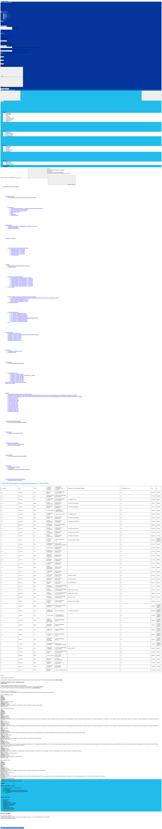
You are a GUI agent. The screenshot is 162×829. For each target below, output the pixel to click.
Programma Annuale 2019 (13, 401)
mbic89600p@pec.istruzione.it (16, 791)
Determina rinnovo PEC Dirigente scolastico (19, 209)
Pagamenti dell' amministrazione (12, 442)
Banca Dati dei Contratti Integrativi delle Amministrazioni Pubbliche (24, 317)
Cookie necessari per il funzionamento (8, 691)
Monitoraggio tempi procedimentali (15, 480)
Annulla (2, 88)
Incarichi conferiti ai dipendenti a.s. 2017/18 (19, 300)
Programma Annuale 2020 (13, 399)
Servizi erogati (9, 432)
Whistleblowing (6, 806)
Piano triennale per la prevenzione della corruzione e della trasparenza (22, 197)
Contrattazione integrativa (13, 312)
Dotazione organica (12, 266)
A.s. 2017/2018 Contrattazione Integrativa (19, 316)
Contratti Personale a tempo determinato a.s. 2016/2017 (22, 282)
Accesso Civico (11, 468)
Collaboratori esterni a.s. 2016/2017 (18, 251)
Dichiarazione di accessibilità (9, 804)
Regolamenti (13, 214)
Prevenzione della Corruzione (14, 467)
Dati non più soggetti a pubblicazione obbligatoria (16, 479)
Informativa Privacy (7, 801)
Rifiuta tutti (11, 682)
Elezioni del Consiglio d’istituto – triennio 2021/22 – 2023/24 (23, 375)
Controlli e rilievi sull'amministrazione (13, 421)
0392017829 (7, 789)
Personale (50, 171)
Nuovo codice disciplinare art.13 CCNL (19, 210)
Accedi (2, 21)
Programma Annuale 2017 (13, 406)
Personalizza (3, 682)
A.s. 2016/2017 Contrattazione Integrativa (19, 319)
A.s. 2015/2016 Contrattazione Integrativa (19, 320)
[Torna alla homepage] (81, 90)
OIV (9, 322)
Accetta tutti (20, 682)
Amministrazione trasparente (8, 808)
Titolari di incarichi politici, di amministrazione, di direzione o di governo (22, 226)
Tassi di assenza (11, 286)
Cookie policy (6, 799)
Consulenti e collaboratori (11, 238)
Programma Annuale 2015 (13, 410)
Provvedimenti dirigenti (13, 373)
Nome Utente (15, 27)
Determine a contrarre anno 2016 (14, 340)
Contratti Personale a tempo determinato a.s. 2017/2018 (22, 281)
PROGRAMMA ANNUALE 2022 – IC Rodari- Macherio (20, 394)
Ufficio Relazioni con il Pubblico (9, 803)
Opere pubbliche (9, 454)
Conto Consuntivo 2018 (13, 402)
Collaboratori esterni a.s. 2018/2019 (18, 249)
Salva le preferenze (10, 778)
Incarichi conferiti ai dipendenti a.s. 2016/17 (19, 301)
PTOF (12, 213)
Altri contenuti (9, 465)
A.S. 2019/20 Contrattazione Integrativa (19, 314)
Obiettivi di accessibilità (8, 805)
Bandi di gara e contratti (10, 383)
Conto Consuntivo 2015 (13, 407)
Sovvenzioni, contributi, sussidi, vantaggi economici (16, 382)
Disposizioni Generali (10, 196)
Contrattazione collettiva (13, 302)
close (2, 101)
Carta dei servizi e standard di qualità (15, 433)
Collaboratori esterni (15, 254)
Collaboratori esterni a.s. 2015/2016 (18, 252)
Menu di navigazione (71, 184)
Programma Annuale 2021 (13, 397)
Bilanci (7, 393)
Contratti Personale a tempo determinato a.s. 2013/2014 (22, 285)
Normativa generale (14, 215)
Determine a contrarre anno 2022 (14, 333)
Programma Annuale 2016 (13, 409)
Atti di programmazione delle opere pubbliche (17, 456)
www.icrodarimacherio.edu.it (6, 708)
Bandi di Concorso (9, 332)
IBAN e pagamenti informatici (14, 445)
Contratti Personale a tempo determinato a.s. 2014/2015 (22, 284)
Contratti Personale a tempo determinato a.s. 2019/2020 (22, 279)
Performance (8, 350)
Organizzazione (9, 225)
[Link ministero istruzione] (6, 2)
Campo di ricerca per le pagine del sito (8, 177)
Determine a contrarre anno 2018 (14, 338)
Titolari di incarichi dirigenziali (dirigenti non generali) (19, 265)
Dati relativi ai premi (12, 352)
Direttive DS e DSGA (15, 211)
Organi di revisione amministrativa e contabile (17, 422)
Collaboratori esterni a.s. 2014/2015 (18, 253)
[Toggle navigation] (11, 96)
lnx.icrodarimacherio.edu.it (6, 694)
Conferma (7, 88)
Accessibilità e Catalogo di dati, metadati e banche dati (19, 469)
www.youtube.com (4, 760)
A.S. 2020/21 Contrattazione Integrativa (19, 313)
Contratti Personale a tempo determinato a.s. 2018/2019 (22, 280)
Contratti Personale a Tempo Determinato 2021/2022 (21, 277)
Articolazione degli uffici (13, 227)
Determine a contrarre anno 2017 (14, 339)
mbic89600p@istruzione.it (16, 790)
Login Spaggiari (33, 49)
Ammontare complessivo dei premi (15, 351)
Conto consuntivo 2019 (12, 398)
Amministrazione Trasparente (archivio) (56, 169)
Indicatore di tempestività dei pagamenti (16, 444)
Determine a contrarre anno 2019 (14, 336)
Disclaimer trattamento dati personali (8, 818)
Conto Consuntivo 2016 (13, 405)
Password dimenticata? (5, 31)
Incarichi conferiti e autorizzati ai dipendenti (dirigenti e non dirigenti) (22, 296)
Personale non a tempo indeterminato (55, 172)
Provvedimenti (9, 362)
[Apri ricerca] (151, 96)
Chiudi (2, 56)
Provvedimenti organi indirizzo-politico (16, 363)
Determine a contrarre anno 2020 (14, 335)
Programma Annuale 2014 (13, 411)
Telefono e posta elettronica (13, 228)
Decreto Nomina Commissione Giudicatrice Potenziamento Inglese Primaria (23, 334)
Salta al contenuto (4, 1)
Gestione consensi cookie (8, 807)
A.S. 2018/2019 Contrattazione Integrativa (19, 315)
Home (49, 168)
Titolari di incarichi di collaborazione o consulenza (18, 248)
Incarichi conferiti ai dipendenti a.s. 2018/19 (19, 299)
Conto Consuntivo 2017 (13, 403)
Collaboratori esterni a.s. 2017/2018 (18, 250)
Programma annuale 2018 (13, 404)
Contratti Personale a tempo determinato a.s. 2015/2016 (22, 283)
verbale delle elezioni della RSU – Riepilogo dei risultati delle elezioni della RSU (27, 208)
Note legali (5, 800)
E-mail (13, 47)
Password (14, 28)
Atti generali (10, 207)
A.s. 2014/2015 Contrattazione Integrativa (19, 321)
